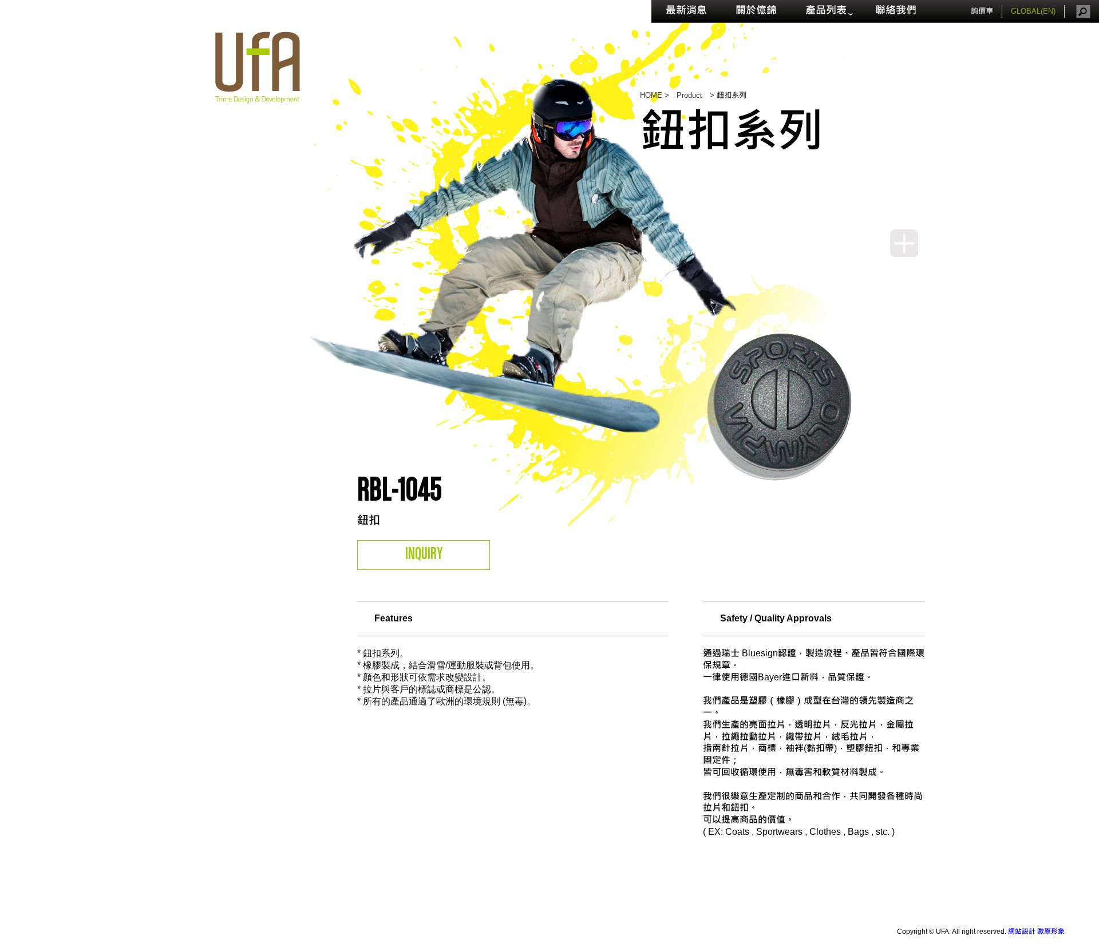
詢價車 (982, 11)
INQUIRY (423, 554)
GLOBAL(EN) (1033, 11)
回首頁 (257, 67)
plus (904, 243)
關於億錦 (756, 11)
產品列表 (826, 11)
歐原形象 (1051, 932)
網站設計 (1021, 932)
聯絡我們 (895, 11)
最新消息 (686, 11)
